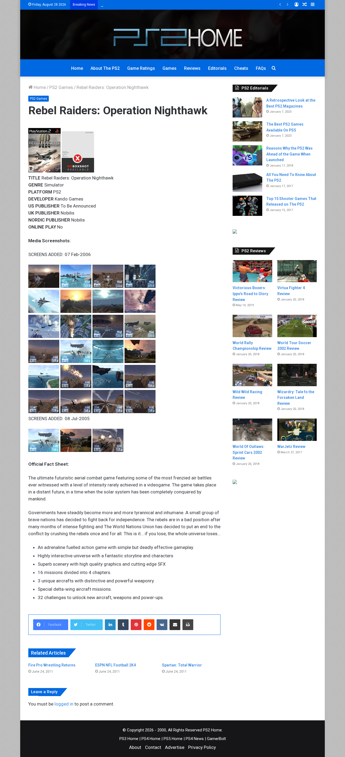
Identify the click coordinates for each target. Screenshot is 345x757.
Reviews (192, 68)
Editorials (217, 68)
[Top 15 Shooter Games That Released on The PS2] (247, 206)
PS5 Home (173, 738)
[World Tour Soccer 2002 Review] (297, 326)
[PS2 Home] (172, 34)
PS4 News (195, 738)
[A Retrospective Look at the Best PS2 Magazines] (247, 107)
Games (170, 68)
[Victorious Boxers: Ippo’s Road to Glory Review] (252, 271)
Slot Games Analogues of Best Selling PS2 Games (151, 4)
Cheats (241, 68)
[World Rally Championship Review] (252, 326)
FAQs (261, 68)
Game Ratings (141, 68)
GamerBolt (216, 738)
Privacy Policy (202, 747)
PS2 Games (61, 87)
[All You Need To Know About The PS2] (247, 182)
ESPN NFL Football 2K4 (115, 665)
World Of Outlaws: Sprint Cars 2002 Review (248, 452)
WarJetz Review (291, 446)
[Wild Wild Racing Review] (252, 375)
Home (77, 68)
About (135, 747)
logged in (63, 704)
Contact (153, 747)
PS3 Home (128, 738)
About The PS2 (105, 68)
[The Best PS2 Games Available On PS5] (247, 131)
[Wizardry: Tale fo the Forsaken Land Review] (297, 375)
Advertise (174, 747)
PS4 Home (151, 738)
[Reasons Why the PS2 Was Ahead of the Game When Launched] (247, 155)
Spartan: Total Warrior (182, 665)
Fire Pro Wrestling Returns (51, 665)
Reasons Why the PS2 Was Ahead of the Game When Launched (289, 154)
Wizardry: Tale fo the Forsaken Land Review (295, 398)
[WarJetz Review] (297, 430)
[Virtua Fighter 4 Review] (297, 271)
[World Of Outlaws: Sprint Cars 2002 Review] (252, 430)
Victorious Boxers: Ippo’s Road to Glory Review (250, 294)
